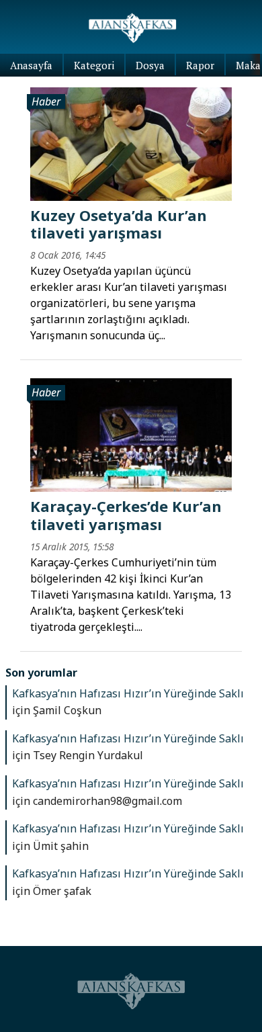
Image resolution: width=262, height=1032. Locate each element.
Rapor (200, 65)
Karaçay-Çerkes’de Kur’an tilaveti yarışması (126, 514)
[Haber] (131, 143)
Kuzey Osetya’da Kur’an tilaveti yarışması (118, 224)
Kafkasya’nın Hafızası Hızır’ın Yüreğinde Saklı (128, 693)
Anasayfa (31, 65)
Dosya (150, 65)
